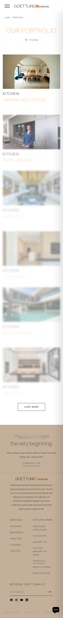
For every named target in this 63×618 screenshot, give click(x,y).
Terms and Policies (30, 612)
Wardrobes (16, 532)
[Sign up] (49, 592)
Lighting (15, 551)
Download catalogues (40, 528)
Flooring (15, 545)
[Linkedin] (26, 600)
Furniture (16, 539)
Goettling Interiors (14, 612)
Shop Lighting (42, 573)
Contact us (31, 463)
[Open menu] (7, 6)
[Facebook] (11, 600)
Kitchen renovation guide (40, 551)
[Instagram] (16, 600)
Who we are (40, 536)
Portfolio (39, 561)
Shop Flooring (42, 567)
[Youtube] (21, 600)
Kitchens (15, 526)
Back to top (50, 612)
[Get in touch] (56, 610)
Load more (31, 407)
